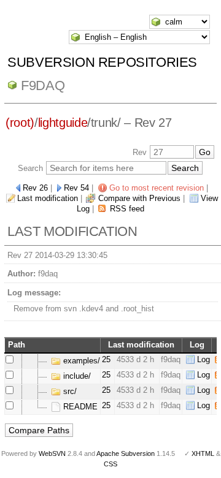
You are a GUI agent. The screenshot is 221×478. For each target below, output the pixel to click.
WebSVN (52, 453)
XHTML (203, 453)
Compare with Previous (139, 198)
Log (203, 359)
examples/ (80, 360)
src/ (69, 391)
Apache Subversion (125, 453)
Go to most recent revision (156, 187)
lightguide (63, 122)
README (79, 406)
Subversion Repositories (102, 62)
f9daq (42, 85)
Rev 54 (76, 187)
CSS (110, 464)
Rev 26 (35, 187)
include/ (76, 376)
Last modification (47, 198)
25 (106, 359)
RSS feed (127, 208)
